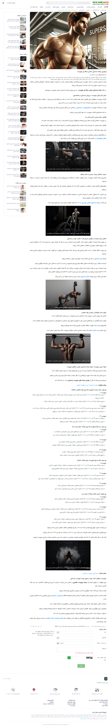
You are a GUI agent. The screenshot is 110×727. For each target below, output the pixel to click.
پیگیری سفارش (56, 7)
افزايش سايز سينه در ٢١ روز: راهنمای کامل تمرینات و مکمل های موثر (14, 126)
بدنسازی (88, 10)
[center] (47, 3)
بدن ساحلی (96, 330)
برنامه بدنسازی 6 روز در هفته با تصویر (87, 385)
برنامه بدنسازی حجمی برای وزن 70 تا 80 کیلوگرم (13, 95)
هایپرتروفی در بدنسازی (83, 108)
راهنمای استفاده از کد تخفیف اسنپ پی (98, 700)
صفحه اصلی (103, 10)
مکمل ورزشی (50, 700)
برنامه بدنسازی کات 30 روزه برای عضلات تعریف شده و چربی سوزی (13, 89)
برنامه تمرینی (81, 10)
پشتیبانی (63, 7)
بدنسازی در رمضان (57, 595)
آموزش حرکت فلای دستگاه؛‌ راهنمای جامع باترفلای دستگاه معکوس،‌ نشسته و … (13, 41)
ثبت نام (8, 3)
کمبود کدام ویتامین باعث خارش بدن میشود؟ (13, 186)
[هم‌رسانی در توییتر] (33, 626)
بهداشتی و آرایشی (91, 7)
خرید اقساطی (70, 7)
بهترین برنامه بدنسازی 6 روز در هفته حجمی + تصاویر (14, 58)
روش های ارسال (71, 702)
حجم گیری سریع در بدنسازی (91, 573)
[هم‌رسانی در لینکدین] (39, 626)
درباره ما (106, 704)
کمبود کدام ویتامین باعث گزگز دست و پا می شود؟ (13, 192)
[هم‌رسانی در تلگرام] (36, 626)
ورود (13, 3)
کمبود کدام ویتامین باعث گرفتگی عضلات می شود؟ (12, 198)
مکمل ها (100, 7)
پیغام (103, 648)
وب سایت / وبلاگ (101, 643)
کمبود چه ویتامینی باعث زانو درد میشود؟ (13, 209)
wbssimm (82, 626)
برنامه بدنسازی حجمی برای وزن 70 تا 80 (88, 203)
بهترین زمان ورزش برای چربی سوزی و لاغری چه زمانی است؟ (14, 64)
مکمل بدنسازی (85, 277)
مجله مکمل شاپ (34, 7)
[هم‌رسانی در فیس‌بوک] (31, 626)
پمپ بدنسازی (98, 259)
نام (105, 632)
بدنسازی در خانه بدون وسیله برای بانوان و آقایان (13, 70)
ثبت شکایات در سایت (48, 704)
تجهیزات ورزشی (80, 7)
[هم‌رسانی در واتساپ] (41, 626)
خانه (105, 7)
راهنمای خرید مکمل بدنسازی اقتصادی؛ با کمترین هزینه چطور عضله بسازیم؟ (13, 20)
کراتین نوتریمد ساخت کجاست (54, 618)
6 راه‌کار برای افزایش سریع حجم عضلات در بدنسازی (13, 83)
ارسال (81, 666)
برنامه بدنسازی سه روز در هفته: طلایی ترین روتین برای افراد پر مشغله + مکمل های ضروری (13, 113)
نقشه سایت (105, 706)
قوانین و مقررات (71, 704)
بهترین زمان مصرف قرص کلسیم (13, 203)
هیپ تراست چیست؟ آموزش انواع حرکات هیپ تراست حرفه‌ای (12, 47)
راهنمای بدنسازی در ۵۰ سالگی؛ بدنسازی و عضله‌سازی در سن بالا (13, 107)
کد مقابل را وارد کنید (101, 659)
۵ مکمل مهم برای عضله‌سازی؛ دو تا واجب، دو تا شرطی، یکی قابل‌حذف (13, 34)
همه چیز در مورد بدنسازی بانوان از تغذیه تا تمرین (13, 77)
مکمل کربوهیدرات (101, 138)
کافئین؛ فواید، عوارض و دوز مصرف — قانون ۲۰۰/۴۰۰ (14, 27)
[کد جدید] (69, 657)
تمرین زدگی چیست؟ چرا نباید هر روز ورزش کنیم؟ (13, 101)
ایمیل (103, 638)
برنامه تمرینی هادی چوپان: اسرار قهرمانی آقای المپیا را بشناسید (13, 120)
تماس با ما (47, 7)
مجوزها (41, 7)
